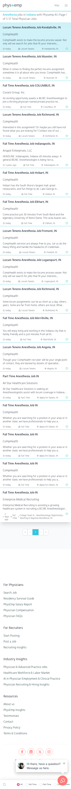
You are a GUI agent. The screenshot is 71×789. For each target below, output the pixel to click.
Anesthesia (10, 15)
